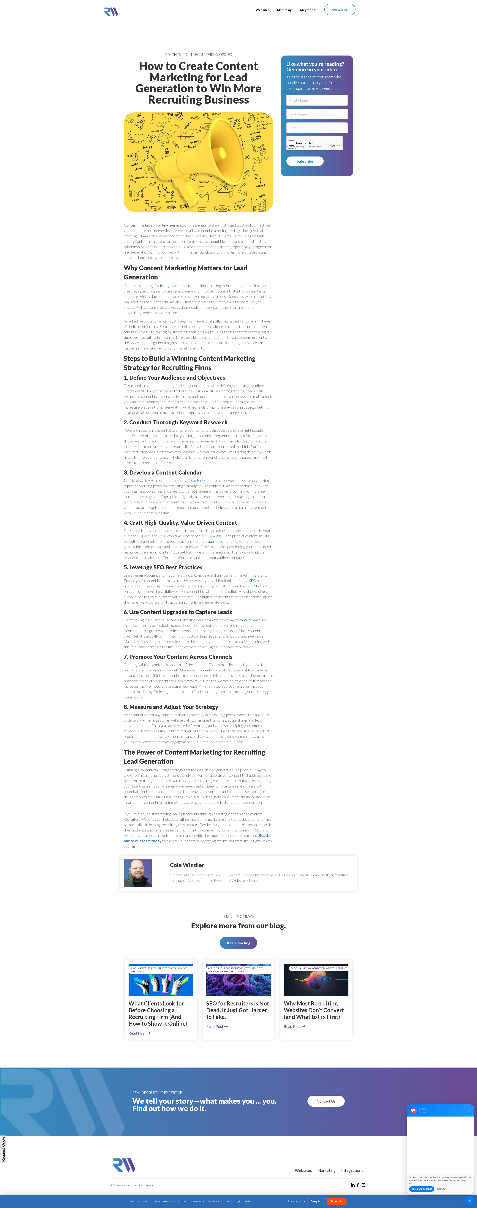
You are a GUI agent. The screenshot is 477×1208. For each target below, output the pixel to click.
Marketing (326, 1170)
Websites (303, 1170)
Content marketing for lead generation (154, 285)
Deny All (316, 1201)
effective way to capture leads (237, 620)
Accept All (336, 1201)
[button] (238, 943)
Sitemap (149, 1185)
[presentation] (314, 143)
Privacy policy (296, 1201)
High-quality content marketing (224, 541)
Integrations (352, 1170)
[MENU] (370, 9)
